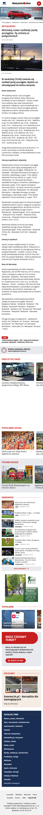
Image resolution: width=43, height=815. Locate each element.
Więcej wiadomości (20, 568)
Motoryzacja (9, 749)
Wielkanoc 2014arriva (25, 342)
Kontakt (10, 798)
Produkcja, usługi (11, 757)
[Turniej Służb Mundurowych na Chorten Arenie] (17, 474)
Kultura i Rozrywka (19, 564)
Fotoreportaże (10, 462)
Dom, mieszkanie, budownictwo (17, 722)
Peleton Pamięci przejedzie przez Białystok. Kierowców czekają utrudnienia (27, 522)
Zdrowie (7, 779)
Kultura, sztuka (10, 741)
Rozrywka (8, 764)
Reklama (7, 760)
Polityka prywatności (14, 803)
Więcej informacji (11, 704)
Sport (16, 507)
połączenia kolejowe (31, 340)
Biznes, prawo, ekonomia (14, 718)
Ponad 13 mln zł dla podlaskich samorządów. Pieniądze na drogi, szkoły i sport (27, 551)
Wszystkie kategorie (12, 783)
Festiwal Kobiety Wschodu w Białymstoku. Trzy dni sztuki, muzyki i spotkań (25, 560)
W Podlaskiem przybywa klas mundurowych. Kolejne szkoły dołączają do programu (26, 532)
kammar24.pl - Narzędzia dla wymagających (21, 698)
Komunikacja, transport (13, 738)
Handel (7, 730)
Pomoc (17, 798)
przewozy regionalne (9, 342)
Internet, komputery (12, 734)
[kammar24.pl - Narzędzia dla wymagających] (21, 684)
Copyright (7, 806)
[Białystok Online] (21, 3)
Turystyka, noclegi (11, 772)
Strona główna (6, 22)
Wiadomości (15, 22)
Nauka (17, 536)
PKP (21, 340)
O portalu (9, 795)
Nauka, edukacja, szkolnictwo (16, 753)
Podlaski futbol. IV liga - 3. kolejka (27, 513)
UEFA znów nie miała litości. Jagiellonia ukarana (14, 452)
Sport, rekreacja (10, 768)
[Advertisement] (21, 406)
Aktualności (24, 22)
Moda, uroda (9, 745)
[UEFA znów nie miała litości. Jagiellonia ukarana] (18, 440)
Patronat (27, 795)
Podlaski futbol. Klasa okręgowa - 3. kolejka (27, 541)
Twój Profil (32, 798)
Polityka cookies (30, 803)
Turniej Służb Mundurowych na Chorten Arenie (16, 486)
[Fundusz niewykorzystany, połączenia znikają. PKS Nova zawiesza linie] (18, 372)
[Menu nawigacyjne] (39, 3)
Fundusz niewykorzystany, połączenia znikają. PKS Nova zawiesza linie (15, 384)
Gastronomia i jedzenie (13, 726)
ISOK (24, 798)
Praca (35, 795)
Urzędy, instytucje (11, 776)
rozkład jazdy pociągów (10, 340)
